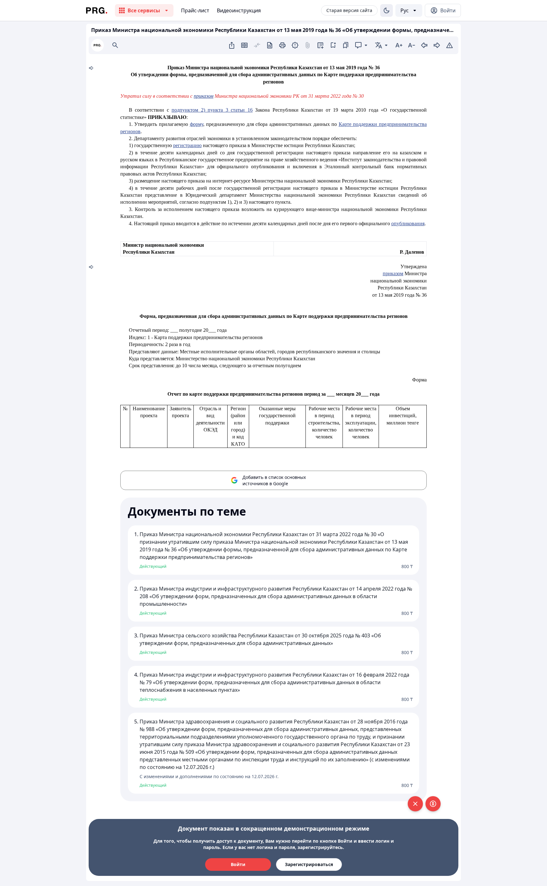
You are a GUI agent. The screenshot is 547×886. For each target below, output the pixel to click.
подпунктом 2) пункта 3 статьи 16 (212, 110)
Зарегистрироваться (309, 864)
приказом (203, 96)
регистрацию (187, 145)
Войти (238, 864)
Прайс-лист (195, 10)
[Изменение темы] (386, 10)
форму (196, 124)
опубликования (407, 223)
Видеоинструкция (239, 10)
